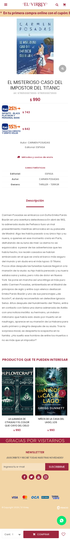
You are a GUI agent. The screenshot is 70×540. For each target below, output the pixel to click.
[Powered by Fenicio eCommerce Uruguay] (62, 507)
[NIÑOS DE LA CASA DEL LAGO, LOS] (51, 391)
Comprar (43, 534)
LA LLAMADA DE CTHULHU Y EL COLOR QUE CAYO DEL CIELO (17, 422)
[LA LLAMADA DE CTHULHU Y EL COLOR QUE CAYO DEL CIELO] (17, 391)
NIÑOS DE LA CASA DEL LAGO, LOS (51, 420)
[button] (63, 401)
